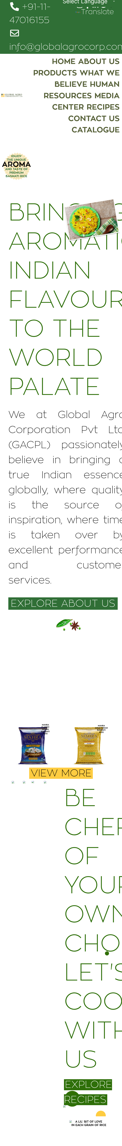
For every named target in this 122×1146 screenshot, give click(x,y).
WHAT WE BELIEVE (86, 78)
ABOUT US (98, 61)
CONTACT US (93, 118)
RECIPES (103, 107)
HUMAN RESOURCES (81, 90)
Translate (97, 12)
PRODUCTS (55, 73)
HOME (63, 61)
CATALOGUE (95, 130)
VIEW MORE (61, 773)
